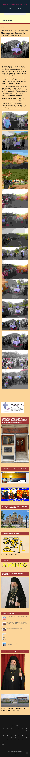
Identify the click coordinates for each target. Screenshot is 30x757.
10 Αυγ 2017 (5, 27)
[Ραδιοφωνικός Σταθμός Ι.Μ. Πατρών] (15, 544)
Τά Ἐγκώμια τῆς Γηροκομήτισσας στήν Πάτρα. (14, 628)
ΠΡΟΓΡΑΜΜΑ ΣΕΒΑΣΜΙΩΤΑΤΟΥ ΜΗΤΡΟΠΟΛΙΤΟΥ (16, 633)
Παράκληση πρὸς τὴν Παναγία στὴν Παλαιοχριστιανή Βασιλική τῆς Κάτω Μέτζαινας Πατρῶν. (14, 33)
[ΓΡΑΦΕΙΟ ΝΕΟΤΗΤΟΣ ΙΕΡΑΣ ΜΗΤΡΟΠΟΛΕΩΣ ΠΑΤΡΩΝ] (15, 483)
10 (3, 735)
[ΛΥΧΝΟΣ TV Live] (15, 567)
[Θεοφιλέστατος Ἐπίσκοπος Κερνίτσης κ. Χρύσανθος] (13, 689)
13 (15, 735)
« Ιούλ (2, 744)
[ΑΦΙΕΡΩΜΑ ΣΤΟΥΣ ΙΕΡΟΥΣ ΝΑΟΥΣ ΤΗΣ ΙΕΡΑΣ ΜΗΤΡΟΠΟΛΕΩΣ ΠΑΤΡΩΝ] (15, 527)
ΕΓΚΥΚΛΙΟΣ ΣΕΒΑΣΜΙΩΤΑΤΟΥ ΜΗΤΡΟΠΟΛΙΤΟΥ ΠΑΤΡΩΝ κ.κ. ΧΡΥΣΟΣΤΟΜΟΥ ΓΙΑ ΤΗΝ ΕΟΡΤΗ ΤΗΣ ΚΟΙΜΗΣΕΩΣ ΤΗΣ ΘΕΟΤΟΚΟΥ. (17, 623)
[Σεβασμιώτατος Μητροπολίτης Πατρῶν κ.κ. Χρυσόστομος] (15, 607)
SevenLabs (17, 753)
